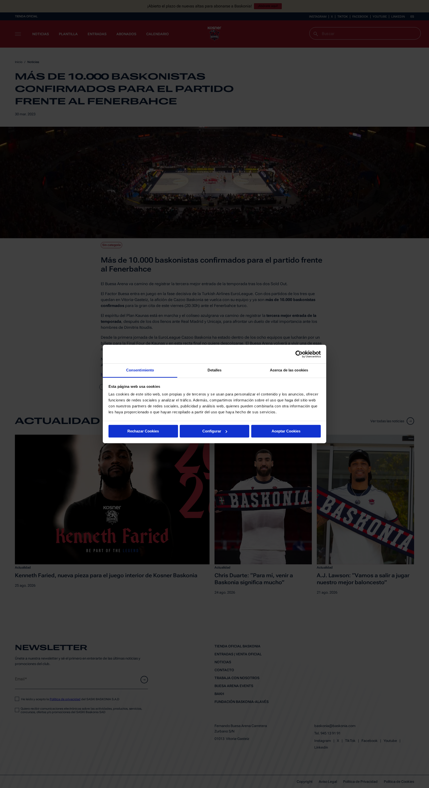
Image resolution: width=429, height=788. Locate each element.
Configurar (211, 431)
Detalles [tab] (215, 370)
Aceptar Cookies (286, 431)
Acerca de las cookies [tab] (289, 370)
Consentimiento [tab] (140, 370)
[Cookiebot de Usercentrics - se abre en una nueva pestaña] (299, 354)
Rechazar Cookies (143, 431)
